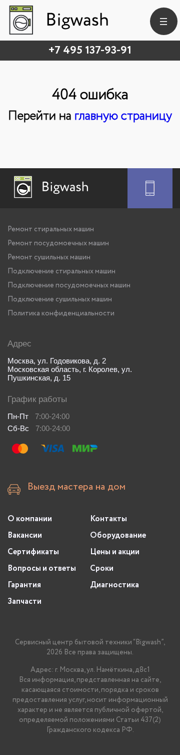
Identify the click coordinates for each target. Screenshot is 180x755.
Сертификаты (33, 552)
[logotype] (57, 20)
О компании (30, 519)
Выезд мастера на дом (77, 487)
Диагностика (114, 585)
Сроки (102, 568)
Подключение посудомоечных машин (69, 285)
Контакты (108, 519)
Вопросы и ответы (42, 568)
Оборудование (118, 535)
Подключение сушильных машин (60, 299)
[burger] (164, 21)
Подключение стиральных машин (62, 271)
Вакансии (25, 535)
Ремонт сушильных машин (49, 257)
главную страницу (123, 116)
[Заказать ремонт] (150, 188)
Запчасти (25, 601)
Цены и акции (115, 552)
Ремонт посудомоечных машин (58, 243)
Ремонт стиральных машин (51, 229)
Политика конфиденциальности (61, 313)
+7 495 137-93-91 (90, 51)
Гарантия (24, 585)
